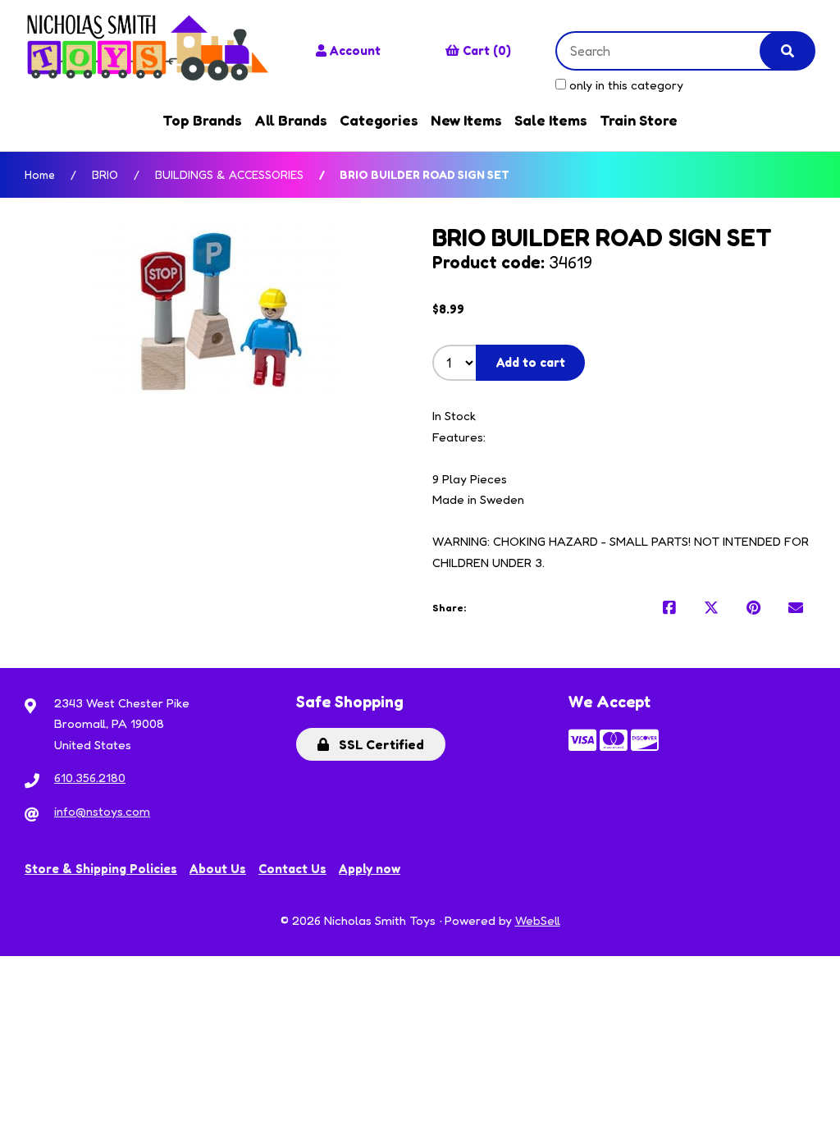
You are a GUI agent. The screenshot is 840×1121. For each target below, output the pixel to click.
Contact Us (292, 868)
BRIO (105, 174)
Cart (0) (487, 50)
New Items (466, 120)
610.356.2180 (90, 777)
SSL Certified (378, 744)
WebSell (537, 920)
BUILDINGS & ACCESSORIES (229, 174)
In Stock (454, 415)
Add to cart (530, 362)
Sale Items (550, 120)
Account (355, 50)
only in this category (624, 85)
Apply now (369, 868)
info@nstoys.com (102, 811)
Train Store (639, 120)
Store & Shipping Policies (101, 868)
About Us (217, 868)
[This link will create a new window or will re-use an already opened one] (669, 608)
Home (40, 174)
